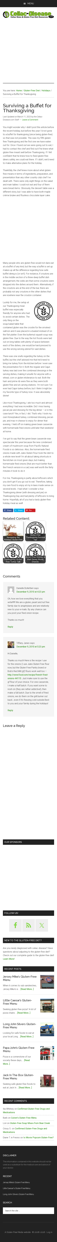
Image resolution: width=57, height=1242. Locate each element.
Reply (10, 626)
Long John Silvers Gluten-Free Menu (18, 1194)
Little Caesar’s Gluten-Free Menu (16, 1188)
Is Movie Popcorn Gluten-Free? (38, 1137)
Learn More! (9, 959)
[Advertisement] (28, 50)
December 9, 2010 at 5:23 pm (30, 646)
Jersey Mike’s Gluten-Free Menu (16, 1182)
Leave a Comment (30, 120)
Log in (49, 1232)
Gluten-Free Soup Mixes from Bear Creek (30, 1123)
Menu (30, 3)
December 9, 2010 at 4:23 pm (30, 591)
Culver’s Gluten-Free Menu (24, 1117)
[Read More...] (27, 989)
